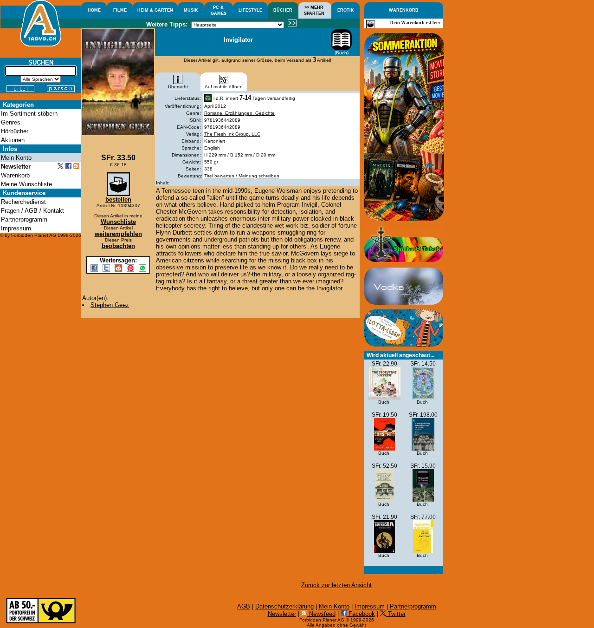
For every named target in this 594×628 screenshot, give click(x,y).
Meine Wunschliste (26, 184)
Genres (10, 122)
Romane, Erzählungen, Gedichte (239, 113)
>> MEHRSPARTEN (314, 10)
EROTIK (345, 10)
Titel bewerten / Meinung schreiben (241, 175)
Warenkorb (15, 175)
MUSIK (191, 10)
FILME (120, 10)
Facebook (361, 613)
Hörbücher (14, 131)
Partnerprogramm (413, 606)
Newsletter (282, 613)
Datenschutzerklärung (284, 606)
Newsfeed (321, 613)
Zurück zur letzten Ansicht (336, 585)
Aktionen (13, 140)
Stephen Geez (109, 304)
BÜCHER (282, 10)
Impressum (370, 606)
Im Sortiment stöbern (29, 113)
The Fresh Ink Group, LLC (232, 134)
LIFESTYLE (250, 10)
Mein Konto (334, 606)
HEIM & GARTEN (155, 10)
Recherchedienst (23, 201)
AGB (243, 606)
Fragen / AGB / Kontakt (32, 210)
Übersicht (178, 86)
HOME (94, 10)
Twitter (396, 613)
